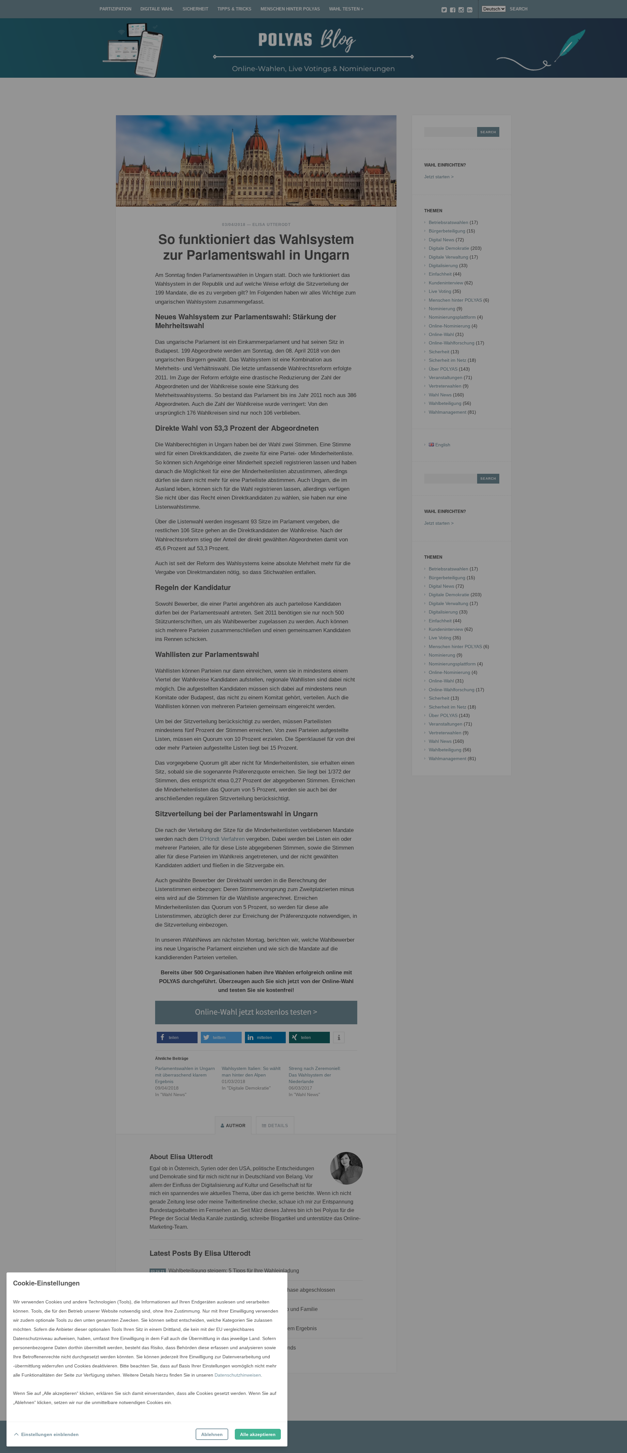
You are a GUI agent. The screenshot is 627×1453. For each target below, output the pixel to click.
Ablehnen (212, 1434)
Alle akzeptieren (258, 1434)
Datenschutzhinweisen (238, 1375)
